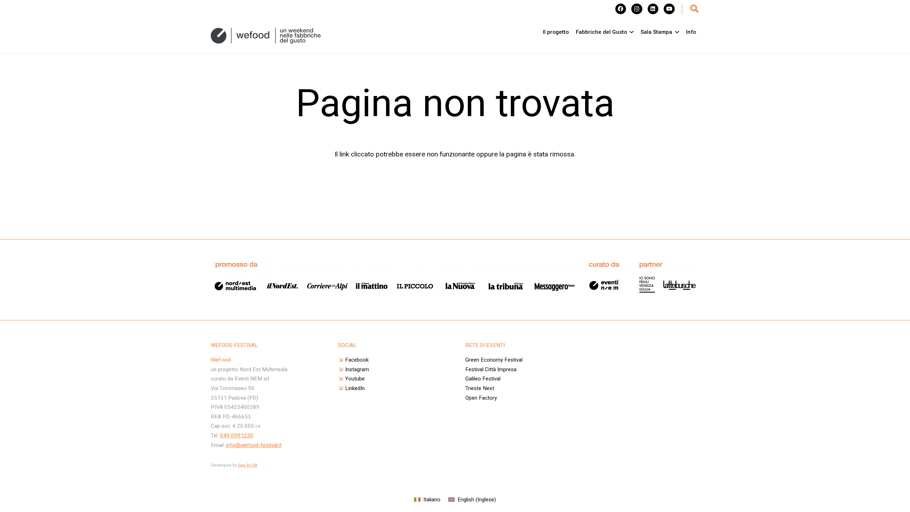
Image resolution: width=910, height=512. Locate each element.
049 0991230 (236, 435)
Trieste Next (479, 388)
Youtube (355, 378)
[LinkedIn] (653, 9)
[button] (694, 9)
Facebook (357, 360)
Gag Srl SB (247, 465)
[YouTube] (669, 9)
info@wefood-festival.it (254, 445)
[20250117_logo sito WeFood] (266, 36)
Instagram (357, 369)
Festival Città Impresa (490, 369)
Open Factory (481, 398)
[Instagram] (636, 9)
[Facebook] (620, 9)
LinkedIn (355, 388)
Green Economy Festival (494, 360)
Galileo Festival (482, 378)
